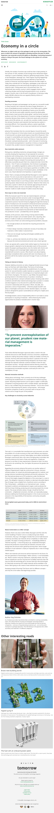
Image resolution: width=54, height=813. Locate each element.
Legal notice (27, 789)
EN (50, 5)
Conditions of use (27, 792)
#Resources (12, 62)
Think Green (5, 41)
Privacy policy (27, 791)
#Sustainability (22, 62)
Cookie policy (27, 794)
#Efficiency (4, 62)
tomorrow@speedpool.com (27, 782)
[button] (2, 5)
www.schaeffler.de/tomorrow (27, 786)
